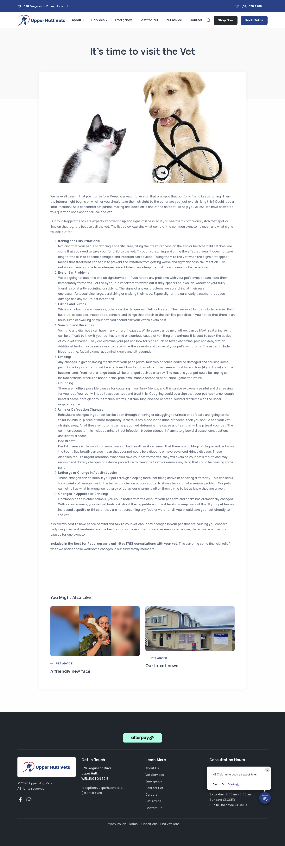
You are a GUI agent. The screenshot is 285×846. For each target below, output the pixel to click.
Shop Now (225, 20)
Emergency (123, 20)
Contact (196, 20)
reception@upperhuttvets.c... (102, 788)
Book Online (254, 20)
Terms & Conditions (143, 824)
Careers (151, 794)
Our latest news (161, 666)
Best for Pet (149, 20)
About (76, 20)
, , (96, 773)
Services (97, 20)
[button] (265, 798)
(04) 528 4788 (251, 6)
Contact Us (153, 808)
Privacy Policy (115, 824)
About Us (152, 768)
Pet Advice (174, 20)
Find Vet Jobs (170, 824)
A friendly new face (70, 671)
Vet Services (154, 775)
